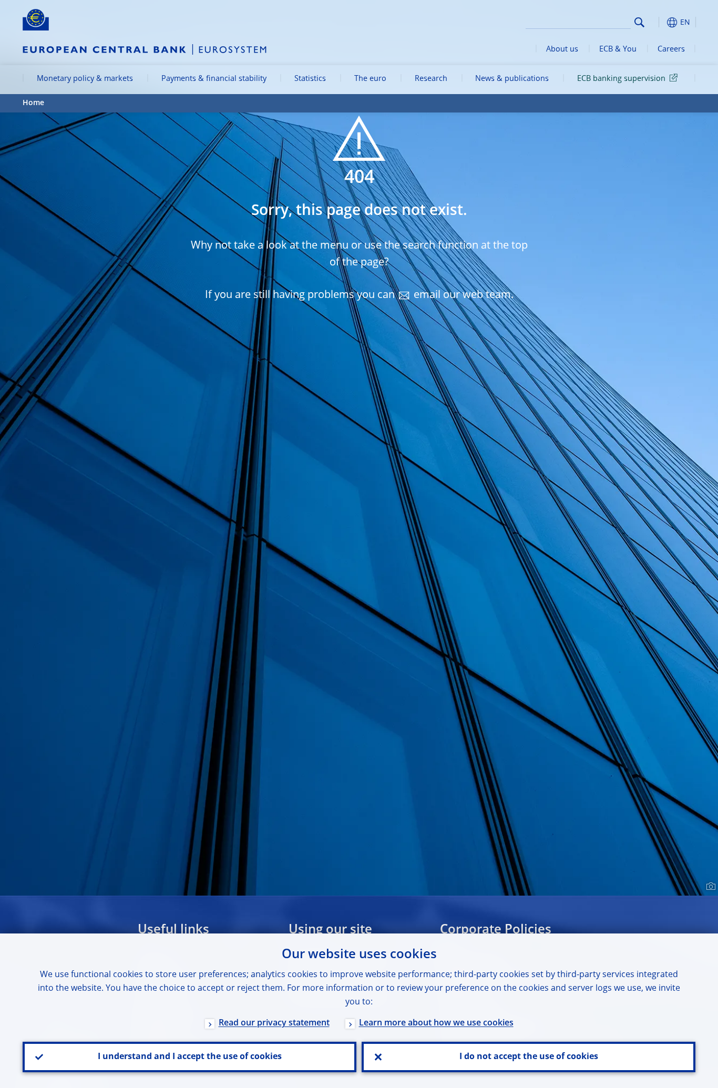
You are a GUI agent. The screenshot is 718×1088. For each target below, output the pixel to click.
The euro (370, 79)
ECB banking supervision (621, 79)
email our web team (462, 295)
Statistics (310, 79)
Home (33, 103)
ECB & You (618, 49)
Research (431, 79)
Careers (671, 49)
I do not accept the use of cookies (528, 1057)
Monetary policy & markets (85, 79)
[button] (658, 22)
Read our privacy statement (274, 1023)
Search (639, 22)
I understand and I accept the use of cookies (190, 1057)
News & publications (512, 79)
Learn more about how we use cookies (436, 1023)
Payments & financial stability (213, 79)
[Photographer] (709, 886)
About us (562, 49)
